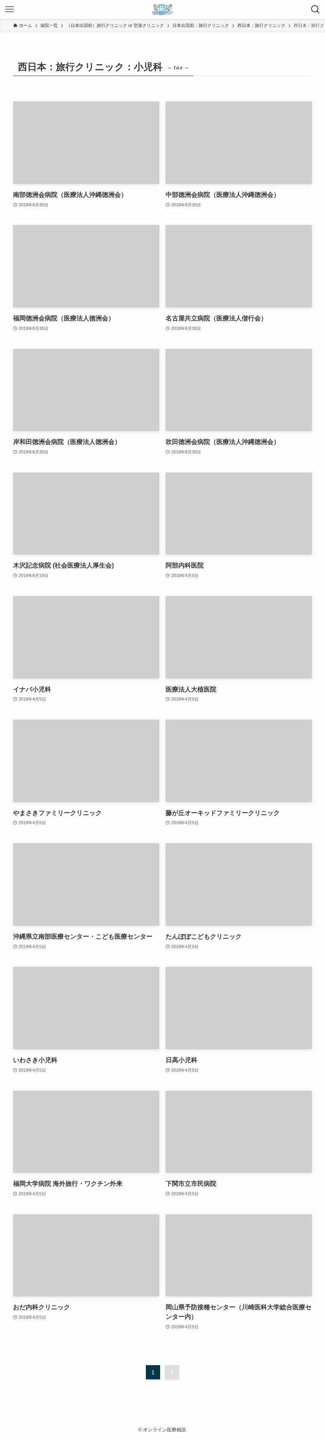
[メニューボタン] (9, 9)
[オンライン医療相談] (162, 9)
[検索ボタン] (315, 9)
